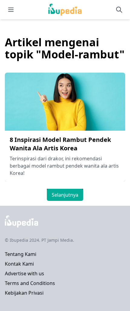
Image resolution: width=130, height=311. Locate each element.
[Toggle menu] (11, 10)
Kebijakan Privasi (24, 293)
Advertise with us (24, 273)
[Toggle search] (119, 10)
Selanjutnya (65, 195)
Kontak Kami (19, 263)
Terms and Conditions (30, 283)
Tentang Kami (20, 254)
